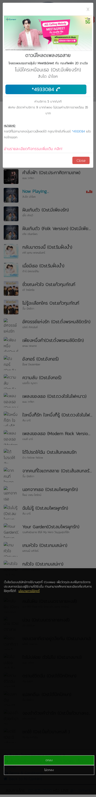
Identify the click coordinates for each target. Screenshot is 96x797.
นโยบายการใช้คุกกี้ (29, 591)
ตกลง (49, 760)
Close (81, 160)
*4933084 (44, 89)
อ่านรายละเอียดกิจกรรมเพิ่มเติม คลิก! (33, 149)
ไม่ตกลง (49, 770)
